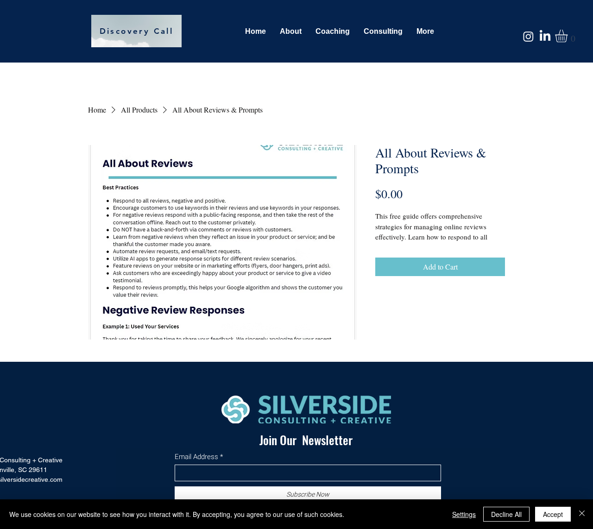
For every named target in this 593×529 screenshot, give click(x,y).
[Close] (581, 514)
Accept (553, 514)
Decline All (506, 514)
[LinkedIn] (545, 36)
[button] (568, 36)
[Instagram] (528, 36)
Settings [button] (464, 514)
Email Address (196, 456)
